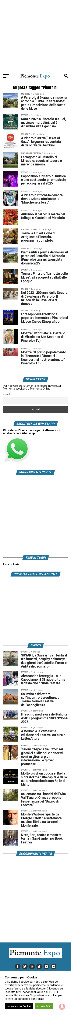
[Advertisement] (35, 35)
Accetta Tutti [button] (44, 1006)
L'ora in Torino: (12, 564)
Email (6, 394)
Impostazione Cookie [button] (18, 1006)
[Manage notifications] (62, 1007)
